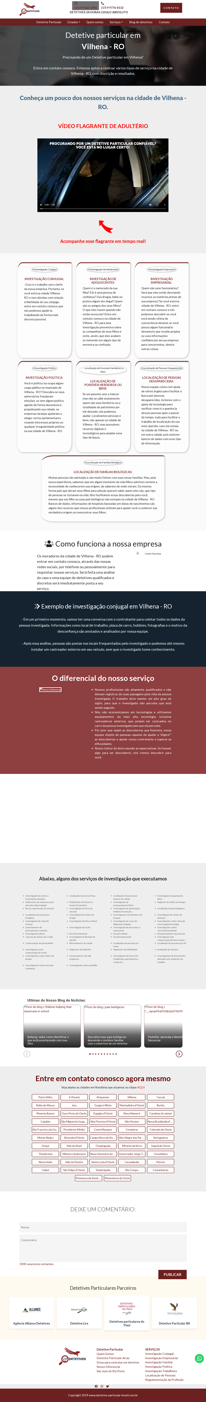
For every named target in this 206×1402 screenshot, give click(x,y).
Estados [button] (72, 22)
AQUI (141, 1087)
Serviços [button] (115, 22)
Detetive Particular (48, 22)
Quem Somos (105, 1354)
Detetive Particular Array (113, 1358)
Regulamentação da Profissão (164, 1379)
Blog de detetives (140, 22)
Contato (164, 22)
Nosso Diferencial (108, 1366)
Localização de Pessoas (160, 1375)
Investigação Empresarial (161, 1358)
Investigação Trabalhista (161, 1371)
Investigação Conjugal (159, 1353)
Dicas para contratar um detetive (118, 1362)
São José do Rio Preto (111, 1371)
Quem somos (94, 22)
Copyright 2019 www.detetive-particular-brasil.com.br (103, 1395)
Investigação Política (158, 1366)
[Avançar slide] (179, 1054)
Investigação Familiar (159, 1362)
